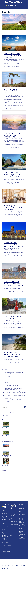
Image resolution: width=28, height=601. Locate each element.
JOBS (3, 561)
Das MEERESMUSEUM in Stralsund (14, 317)
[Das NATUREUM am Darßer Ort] (14, 79)
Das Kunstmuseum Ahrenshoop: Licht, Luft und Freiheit (12, 174)
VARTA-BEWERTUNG (11, 561)
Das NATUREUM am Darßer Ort (13, 91)
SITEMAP (16, 565)
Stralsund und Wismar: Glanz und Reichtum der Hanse (13, 244)
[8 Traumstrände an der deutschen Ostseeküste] (14, 122)
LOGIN (19, 561)
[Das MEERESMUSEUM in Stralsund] (14, 306)
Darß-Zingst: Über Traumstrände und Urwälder (12, 55)
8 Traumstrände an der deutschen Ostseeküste (12, 135)
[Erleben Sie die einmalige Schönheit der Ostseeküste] (14, 342)
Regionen (5, 415)
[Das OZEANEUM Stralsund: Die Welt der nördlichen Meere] (14, 271)
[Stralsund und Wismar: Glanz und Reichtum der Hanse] (14, 231)
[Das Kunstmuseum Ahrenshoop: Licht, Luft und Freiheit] (14, 162)
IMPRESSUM (5, 568)
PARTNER (22, 565)
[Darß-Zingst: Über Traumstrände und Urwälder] (14, 43)
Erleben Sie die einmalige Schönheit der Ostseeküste (13, 354)
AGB (12, 565)
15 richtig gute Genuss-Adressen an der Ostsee (13, 208)
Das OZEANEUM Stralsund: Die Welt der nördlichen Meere (13, 283)
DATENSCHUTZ (6, 565)
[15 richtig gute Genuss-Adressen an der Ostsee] (14, 196)
